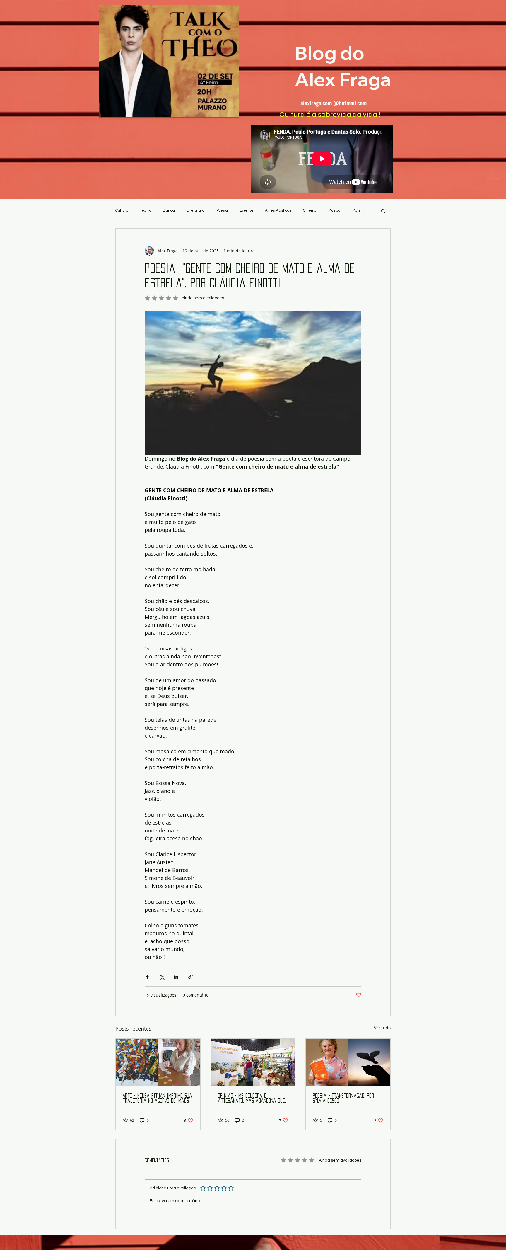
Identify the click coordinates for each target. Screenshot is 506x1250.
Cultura (122, 210)
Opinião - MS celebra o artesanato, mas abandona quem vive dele (253, 1098)
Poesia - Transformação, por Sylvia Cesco (343, 1098)
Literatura (196, 210)
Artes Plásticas (278, 210)
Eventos (246, 210)
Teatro (145, 210)
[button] (383, 210)
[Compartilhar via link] (190, 977)
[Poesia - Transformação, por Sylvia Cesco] (348, 1062)
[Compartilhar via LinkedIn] (176, 977)
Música (334, 210)
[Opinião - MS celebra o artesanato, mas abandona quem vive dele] (253, 1062)
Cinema (310, 210)
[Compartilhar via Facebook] (147, 977)
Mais (356, 210)
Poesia (222, 210)
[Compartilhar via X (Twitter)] (162, 977)
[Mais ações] (357, 250)
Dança (169, 210)
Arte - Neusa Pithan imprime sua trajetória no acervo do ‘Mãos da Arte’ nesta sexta (157, 1098)
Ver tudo (382, 1028)
